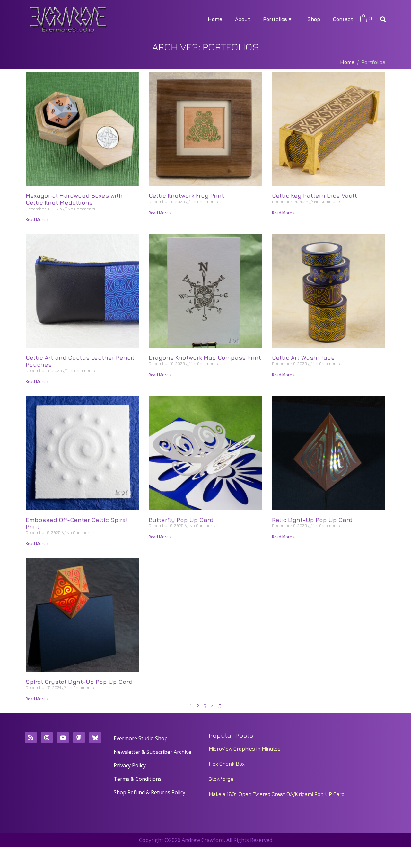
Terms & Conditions (138, 778)
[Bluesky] (95, 737)
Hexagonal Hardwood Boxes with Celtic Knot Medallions (74, 199)
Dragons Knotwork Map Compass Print (205, 357)
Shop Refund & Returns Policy (149, 792)
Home (215, 19)
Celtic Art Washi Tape (303, 357)
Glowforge (221, 779)
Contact (343, 19)
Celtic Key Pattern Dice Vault (314, 195)
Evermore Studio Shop (141, 738)
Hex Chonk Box (227, 764)
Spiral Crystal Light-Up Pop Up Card (79, 681)
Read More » (37, 219)
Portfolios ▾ (277, 19)
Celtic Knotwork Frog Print (186, 195)
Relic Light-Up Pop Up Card (312, 519)
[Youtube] (63, 737)
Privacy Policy (130, 765)
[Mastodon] (79, 737)
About (242, 19)
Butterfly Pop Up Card (181, 519)
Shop (313, 19)
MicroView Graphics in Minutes (245, 749)
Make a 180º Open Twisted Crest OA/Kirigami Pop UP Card (277, 794)
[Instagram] (47, 737)
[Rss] (31, 737)
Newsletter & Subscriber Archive (152, 751)
